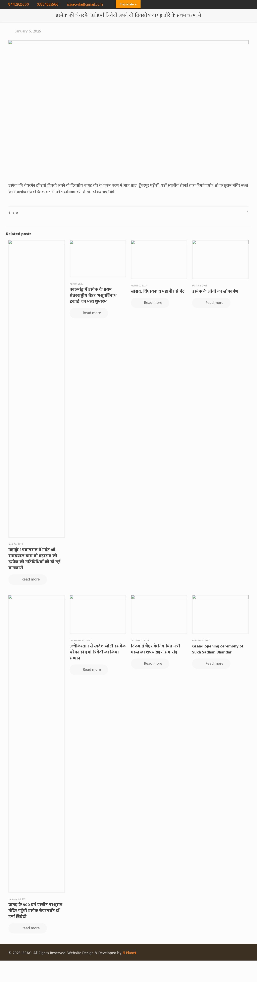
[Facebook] (236, 4)
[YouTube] (247, 4)
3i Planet (129, 953)
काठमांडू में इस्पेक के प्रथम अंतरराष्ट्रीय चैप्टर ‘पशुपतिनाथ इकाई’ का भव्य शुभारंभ (93, 296)
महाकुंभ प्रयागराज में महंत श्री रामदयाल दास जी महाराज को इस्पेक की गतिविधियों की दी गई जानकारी (34, 559)
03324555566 (47, 5)
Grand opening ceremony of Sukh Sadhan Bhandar (217, 649)
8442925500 (18, 5)
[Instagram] (252, 4)
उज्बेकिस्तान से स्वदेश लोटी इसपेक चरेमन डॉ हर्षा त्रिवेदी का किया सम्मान (98, 652)
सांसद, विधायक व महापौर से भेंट (158, 291)
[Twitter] (241, 4)
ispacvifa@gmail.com (84, 5)
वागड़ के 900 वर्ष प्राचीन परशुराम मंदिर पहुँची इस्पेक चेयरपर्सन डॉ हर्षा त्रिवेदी (35, 911)
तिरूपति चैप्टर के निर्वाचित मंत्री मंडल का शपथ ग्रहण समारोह (155, 649)
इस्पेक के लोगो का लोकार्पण (215, 291)
